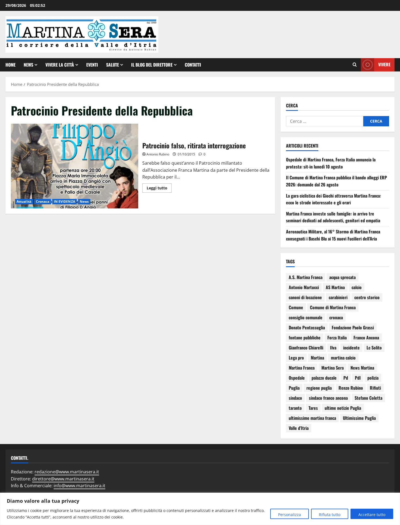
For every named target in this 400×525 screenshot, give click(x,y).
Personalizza (289, 514)
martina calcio (343, 357)
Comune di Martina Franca (333, 307)
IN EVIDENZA (64, 201)
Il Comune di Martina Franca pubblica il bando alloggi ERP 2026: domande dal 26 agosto (336, 181)
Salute (112, 64)
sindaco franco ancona (328, 398)
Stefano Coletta (368, 398)
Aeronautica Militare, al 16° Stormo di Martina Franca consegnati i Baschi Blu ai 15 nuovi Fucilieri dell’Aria (333, 235)
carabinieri (338, 297)
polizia (373, 377)
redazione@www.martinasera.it (67, 472)
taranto (295, 408)
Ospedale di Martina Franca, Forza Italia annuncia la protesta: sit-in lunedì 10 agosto (331, 163)
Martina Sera (332, 367)
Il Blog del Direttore (152, 64)
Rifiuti (375, 388)
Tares (313, 408)
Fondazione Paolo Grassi (353, 327)
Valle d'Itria (299, 428)
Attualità (24, 201)
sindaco (295, 398)
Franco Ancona (366, 337)
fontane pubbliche (305, 337)
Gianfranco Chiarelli (306, 347)
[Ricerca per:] (324, 121)
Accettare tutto (371, 514)
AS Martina (335, 287)
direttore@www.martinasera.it (63, 479)
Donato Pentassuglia (307, 327)
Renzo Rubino (351, 388)
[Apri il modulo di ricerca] (355, 65)
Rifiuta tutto (329, 514)
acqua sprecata (342, 277)
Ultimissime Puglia (359, 418)
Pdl (358, 377)
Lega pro (296, 357)
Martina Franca (302, 367)
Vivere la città (59, 64)
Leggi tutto (159, 186)
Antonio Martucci (304, 287)
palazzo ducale (324, 377)
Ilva (333, 347)
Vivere (384, 64)
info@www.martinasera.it (79, 486)
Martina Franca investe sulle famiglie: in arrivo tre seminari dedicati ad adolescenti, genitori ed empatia (333, 217)
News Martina (362, 367)
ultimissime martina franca (312, 418)
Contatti (193, 64)
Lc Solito (374, 347)
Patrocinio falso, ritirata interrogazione (74, 166)
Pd (345, 377)
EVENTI (92, 64)
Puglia (294, 388)
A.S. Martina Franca (305, 277)
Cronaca (42, 201)
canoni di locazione (305, 297)
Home (10, 64)
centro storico (367, 297)
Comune (296, 307)
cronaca (336, 317)
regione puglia (319, 388)
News (28, 64)
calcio (357, 287)
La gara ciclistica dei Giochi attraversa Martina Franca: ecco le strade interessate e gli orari (333, 199)
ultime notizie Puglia (343, 408)
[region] (200, 509)
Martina (317, 357)
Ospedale (297, 377)
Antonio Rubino (157, 154)
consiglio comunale (305, 317)
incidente (351, 347)
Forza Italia (337, 337)
